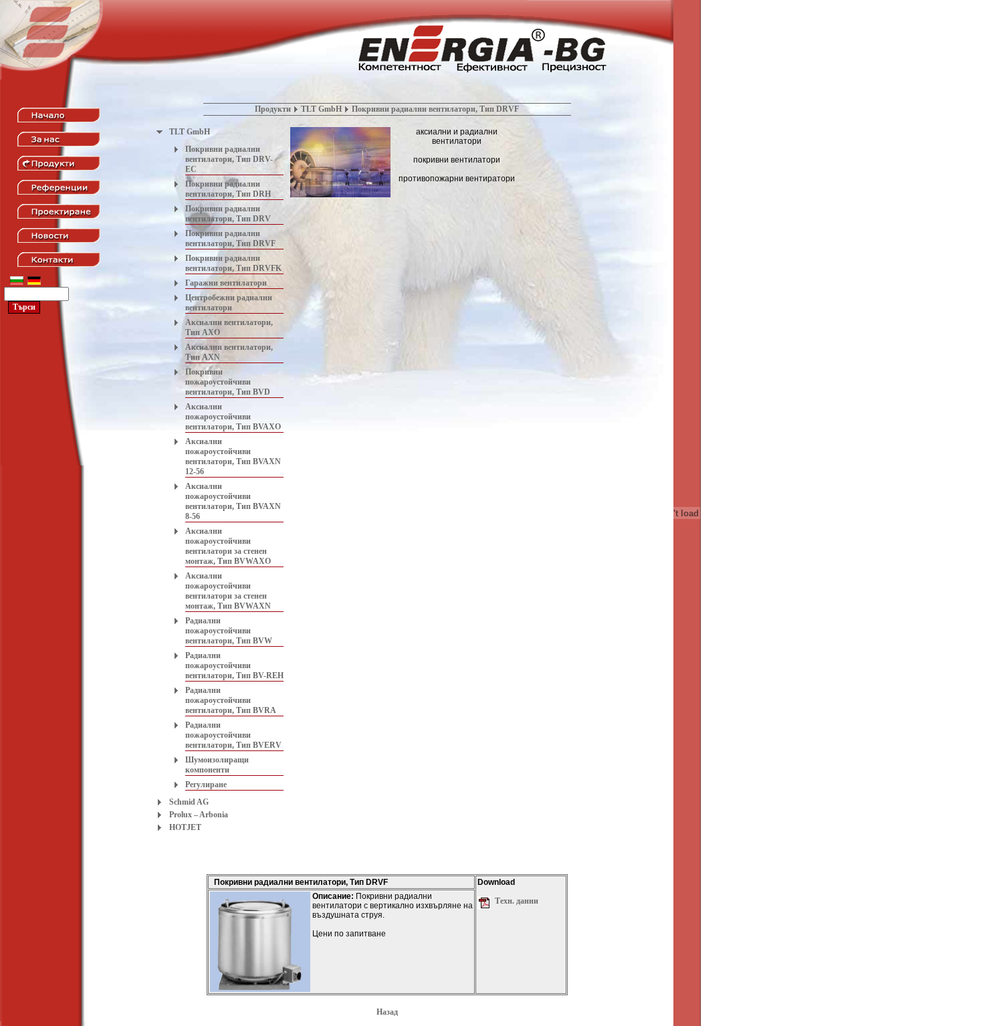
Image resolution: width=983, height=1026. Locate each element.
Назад (387, 1012)
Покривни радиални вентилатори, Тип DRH (228, 189)
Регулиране (206, 784)
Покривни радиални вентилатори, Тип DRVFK (233, 263)
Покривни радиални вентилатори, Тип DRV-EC (229, 159)
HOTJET (185, 827)
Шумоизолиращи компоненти (217, 765)
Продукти (273, 109)
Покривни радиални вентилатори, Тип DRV (228, 213)
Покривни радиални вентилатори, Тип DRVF (230, 238)
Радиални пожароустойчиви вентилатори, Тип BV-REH (234, 665)
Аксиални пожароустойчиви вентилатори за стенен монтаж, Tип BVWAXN (228, 591)
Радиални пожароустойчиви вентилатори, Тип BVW (228, 630)
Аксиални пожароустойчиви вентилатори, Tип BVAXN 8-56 (233, 501)
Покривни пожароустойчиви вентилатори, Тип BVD (227, 382)
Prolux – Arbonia (198, 814)
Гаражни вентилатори (226, 283)
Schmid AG (189, 802)
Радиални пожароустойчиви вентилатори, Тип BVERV (233, 735)
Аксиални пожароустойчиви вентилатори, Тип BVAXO (233, 416)
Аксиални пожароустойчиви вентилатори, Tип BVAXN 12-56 (233, 456)
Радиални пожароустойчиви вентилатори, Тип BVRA (230, 700)
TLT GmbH (321, 109)
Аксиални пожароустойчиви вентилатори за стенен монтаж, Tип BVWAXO (228, 546)
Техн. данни (516, 901)
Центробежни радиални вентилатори (228, 302)
